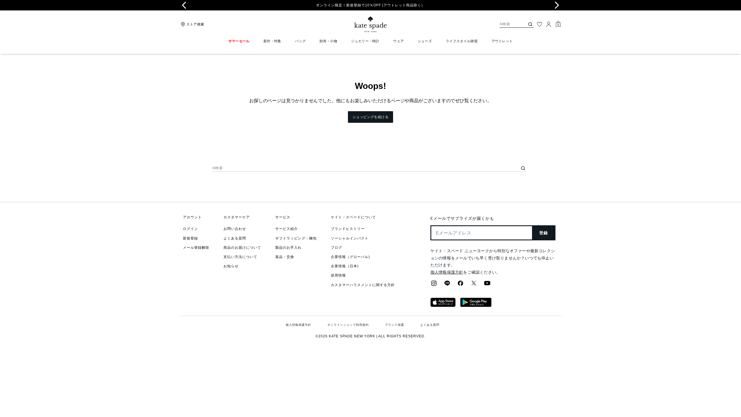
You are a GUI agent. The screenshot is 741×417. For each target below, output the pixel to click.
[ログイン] (548, 24)
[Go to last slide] (184, 5)
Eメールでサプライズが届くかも (462, 218)
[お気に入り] (539, 24)
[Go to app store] (443, 305)
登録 (543, 233)
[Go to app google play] (475, 305)
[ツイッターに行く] (473, 285)
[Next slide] (557, 5)
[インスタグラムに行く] (433, 285)
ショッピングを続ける (370, 117)
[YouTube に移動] (487, 285)
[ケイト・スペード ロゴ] (370, 24)
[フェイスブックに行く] (460, 285)
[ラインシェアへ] (447, 285)
